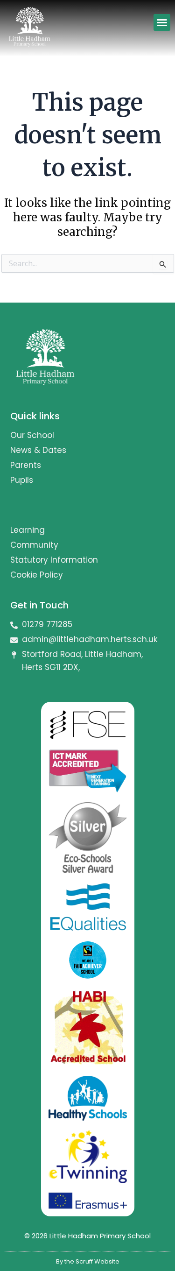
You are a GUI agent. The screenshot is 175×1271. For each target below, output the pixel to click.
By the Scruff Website (87, 1261)
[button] (162, 22)
